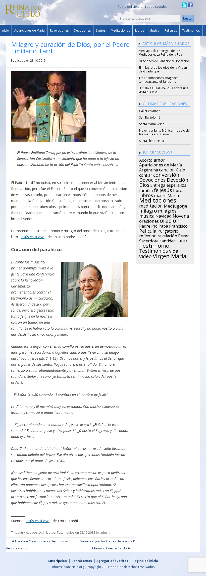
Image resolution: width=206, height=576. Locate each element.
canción (167, 169)
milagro (148, 210)
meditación (151, 205)
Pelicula (148, 230)
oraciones (149, 220)
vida (173, 250)
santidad (168, 240)
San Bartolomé (149, 117)
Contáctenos (81, 561)
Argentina (148, 169)
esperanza (176, 184)
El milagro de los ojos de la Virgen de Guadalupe (163, 69)
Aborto (145, 159)
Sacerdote (149, 240)
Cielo (180, 169)
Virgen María (169, 255)
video (145, 256)
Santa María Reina (151, 124)
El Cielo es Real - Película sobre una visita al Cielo (163, 90)
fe (156, 189)
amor (159, 159)
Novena (181, 215)
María (173, 195)
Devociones (82, 30)
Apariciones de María (29, 30)
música (146, 215)
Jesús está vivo (32, 236)
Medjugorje (175, 205)
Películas (171, 30)
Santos (101, 30)
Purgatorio (168, 230)
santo (182, 240)
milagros (167, 210)
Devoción (177, 179)
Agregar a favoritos (112, 561)
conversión (166, 174)
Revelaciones (59, 30)
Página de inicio (145, 561)
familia (146, 190)
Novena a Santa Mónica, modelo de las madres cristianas (164, 132)
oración (170, 220)
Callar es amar (149, 111)
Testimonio (154, 245)
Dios (144, 184)
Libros (139, 30)
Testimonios (191, 30)
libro (177, 190)
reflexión (148, 235)
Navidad (164, 215)
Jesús (166, 189)
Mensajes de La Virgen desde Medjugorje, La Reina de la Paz (160, 53)
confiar (145, 174)
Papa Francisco (173, 225)
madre (160, 195)
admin (104, 532)
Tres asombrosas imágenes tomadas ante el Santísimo (158, 80)
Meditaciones (120, 30)
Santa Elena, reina (151, 141)
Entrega (158, 184)
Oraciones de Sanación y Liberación (164, 61)
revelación (167, 235)
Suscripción (57, 561)
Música (154, 30)
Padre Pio (148, 225)
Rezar (183, 235)
